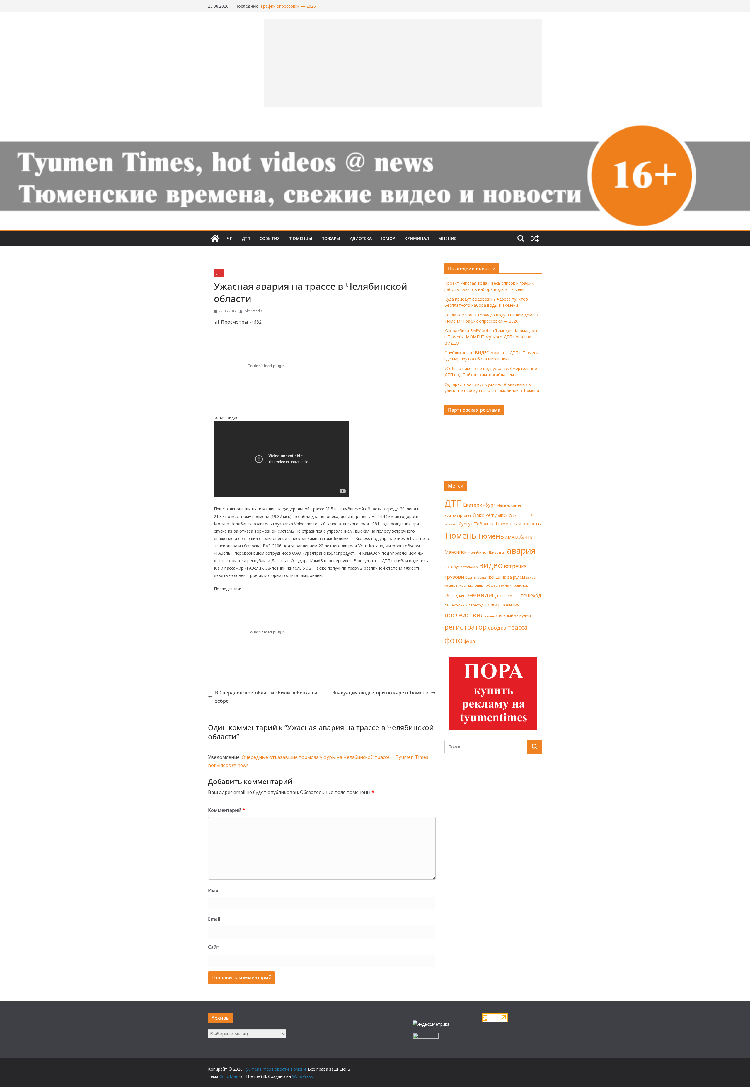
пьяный (491, 616)
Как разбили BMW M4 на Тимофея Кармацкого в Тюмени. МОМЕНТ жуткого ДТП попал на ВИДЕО (491, 337)
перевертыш (508, 595)
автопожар (469, 567)
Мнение (447, 238)
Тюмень (460, 535)
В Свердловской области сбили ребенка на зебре (266, 696)
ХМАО (511, 537)
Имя (213, 890)
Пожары (330, 238)
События (270, 238)
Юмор (388, 238)
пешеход (531, 595)
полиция (510, 605)
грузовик (455, 576)
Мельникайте (509, 505)
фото (453, 640)
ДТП (246, 238)
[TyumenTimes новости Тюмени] (215, 238)
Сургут (466, 524)
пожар (493, 604)
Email (214, 919)
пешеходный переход (463, 605)
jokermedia (253, 311)
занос (531, 577)
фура (469, 641)
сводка (497, 627)
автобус (452, 566)
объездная (454, 595)
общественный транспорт (508, 585)
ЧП (230, 238)
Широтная (497, 552)
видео (491, 565)
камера (451, 585)
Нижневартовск (458, 515)
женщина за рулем (506, 577)
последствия (464, 615)
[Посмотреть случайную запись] (535, 238)
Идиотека (360, 238)
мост (463, 585)
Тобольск (484, 524)
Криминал (417, 238)
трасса (518, 627)
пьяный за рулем (515, 616)
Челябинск (478, 552)
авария (521, 550)
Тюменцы (300, 238)
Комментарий (226, 810)
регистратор (465, 627)
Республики (497, 515)
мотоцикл (476, 585)
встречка (515, 566)
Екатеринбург (479, 505)
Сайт (213, 947)
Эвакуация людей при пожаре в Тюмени (380, 692)
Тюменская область (518, 523)
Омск (479, 515)
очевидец (480, 594)
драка (482, 577)
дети (472, 577)
